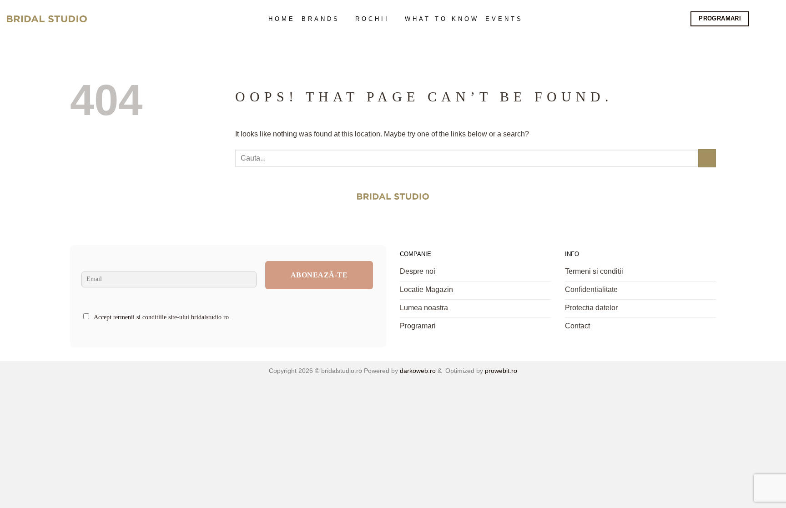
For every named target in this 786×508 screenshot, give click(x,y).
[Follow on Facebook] (383, 220)
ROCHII (372, 18)
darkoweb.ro (417, 370)
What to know (442, 18)
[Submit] (707, 158)
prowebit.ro (500, 370)
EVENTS (504, 18)
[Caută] (759, 19)
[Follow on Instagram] (404, 220)
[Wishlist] (774, 19)
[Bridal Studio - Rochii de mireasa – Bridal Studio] (47, 19)
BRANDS (321, 18)
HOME (281, 18)
